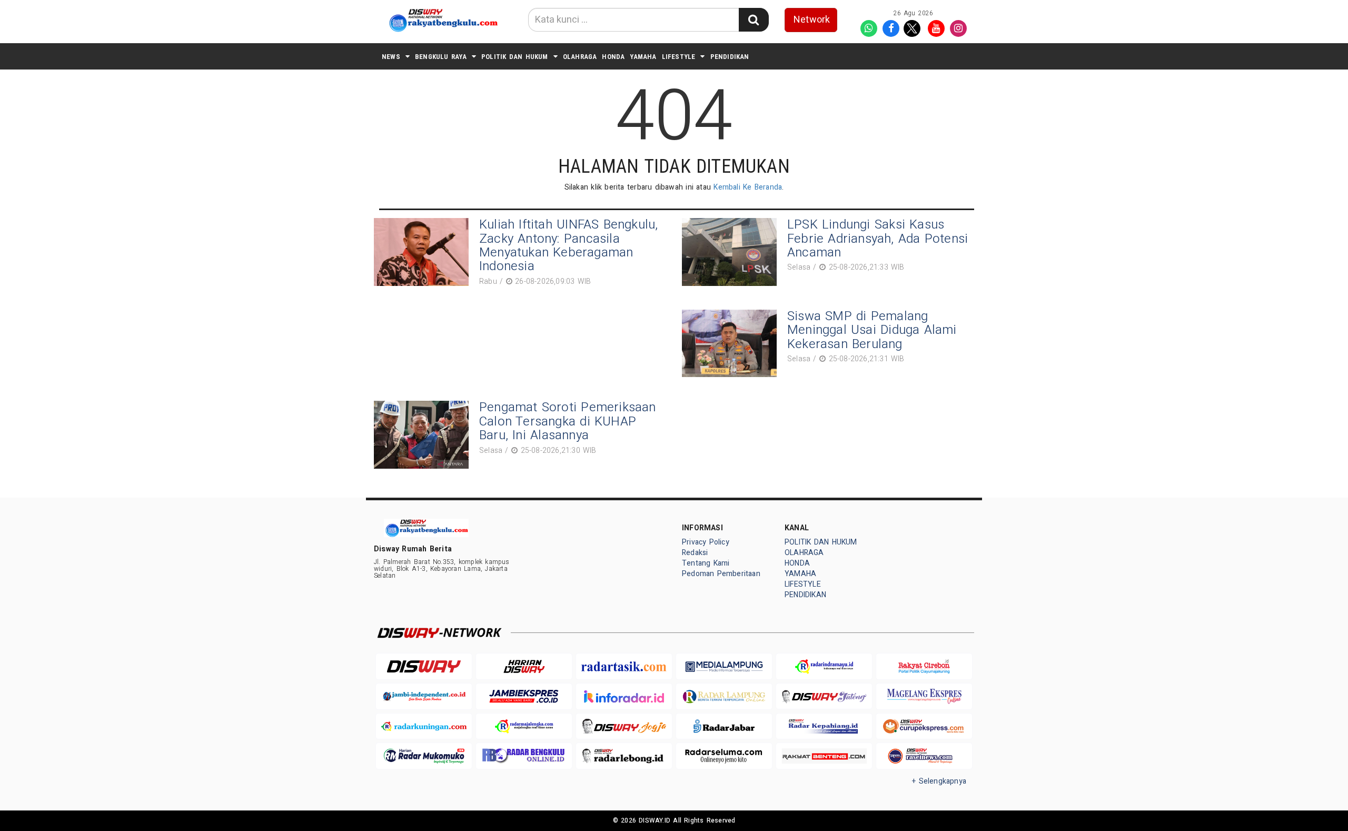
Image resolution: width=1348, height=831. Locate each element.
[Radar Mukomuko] (423, 756)
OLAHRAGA (580, 57)
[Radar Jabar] (724, 726)
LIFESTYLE (679, 57)
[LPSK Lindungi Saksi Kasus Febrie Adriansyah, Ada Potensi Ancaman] (732, 252)
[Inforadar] (624, 696)
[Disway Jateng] (824, 696)
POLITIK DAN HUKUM (514, 57)
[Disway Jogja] (624, 726)
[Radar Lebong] (624, 756)
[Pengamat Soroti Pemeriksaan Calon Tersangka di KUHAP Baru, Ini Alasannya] (424, 435)
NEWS (391, 57)
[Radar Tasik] (624, 666)
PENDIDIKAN (729, 57)
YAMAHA (643, 57)
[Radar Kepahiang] (824, 726)
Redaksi (695, 552)
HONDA (613, 57)
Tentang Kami (706, 563)
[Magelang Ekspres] (924, 696)
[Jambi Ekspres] (523, 696)
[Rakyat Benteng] (824, 756)
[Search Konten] (753, 19)
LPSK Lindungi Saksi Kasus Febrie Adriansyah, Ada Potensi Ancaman (877, 238)
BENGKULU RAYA (441, 57)
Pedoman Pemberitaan (721, 573)
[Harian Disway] (523, 666)
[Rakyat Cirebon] (924, 666)
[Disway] (423, 666)
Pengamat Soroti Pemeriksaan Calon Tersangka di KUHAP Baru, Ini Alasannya (567, 421)
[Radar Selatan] (924, 756)
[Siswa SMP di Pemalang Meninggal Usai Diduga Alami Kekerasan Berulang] (732, 344)
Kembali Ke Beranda (747, 187)
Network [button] (812, 20)
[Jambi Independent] (423, 696)
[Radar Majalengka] (523, 726)
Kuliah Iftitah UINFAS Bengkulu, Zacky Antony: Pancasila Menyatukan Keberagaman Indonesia (568, 245)
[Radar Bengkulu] (523, 756)
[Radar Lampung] (724, 696)
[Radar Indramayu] (824, 666)
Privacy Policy (705, 542)
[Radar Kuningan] (423, 726)
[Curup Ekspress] (924, 726)
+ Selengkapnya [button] (939, 781)
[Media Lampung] (724, 666)
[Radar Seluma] (724, 756)
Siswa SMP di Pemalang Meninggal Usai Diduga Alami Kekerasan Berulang (872, 330)
